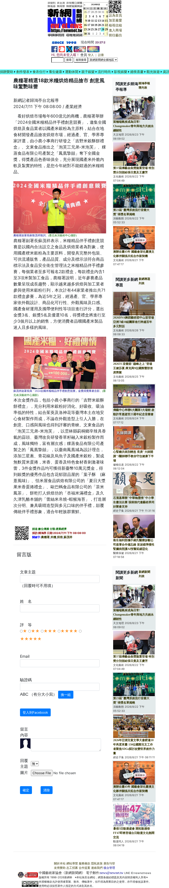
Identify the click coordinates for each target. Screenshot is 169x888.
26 (95, 29)
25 (92, 29)
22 (106, 25)
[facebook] (54, 48)
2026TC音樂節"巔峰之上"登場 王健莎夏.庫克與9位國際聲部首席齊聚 (133, 368)
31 (102, 12)
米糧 (53, 537)
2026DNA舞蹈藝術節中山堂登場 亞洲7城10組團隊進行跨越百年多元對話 (133, 322)
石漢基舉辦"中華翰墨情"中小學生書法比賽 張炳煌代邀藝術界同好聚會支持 (133, 502)
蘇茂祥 (68, 537)
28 (92, 12)
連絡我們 (97, 867)
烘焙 (60, 537)
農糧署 (45, 537)
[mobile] (80, 48)
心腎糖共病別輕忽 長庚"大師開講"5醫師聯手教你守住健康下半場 (133, 456)
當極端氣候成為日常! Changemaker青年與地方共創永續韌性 (133, 126)
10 (88, 20)
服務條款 (84, 863)
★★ (35, 631)
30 (99, 12)
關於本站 (60, 863)
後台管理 (109, 867)
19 (95, 25)
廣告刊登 (109, 863)
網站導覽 (72, 863)
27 (88, 12)
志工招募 (72, 867)
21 (102, 25)
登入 (91, 55)
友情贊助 (60, 867)
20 (99, 25)
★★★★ (69, 631)
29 (95, 12)
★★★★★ (31, 638)
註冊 (101, 55)
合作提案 (84, 867)
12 (95, 20)
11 (92, 20)
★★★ (49, 631)
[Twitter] (69, 48)
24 (88, 29)
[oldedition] (93, 48)
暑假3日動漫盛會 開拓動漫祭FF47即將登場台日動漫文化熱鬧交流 (133, 833)
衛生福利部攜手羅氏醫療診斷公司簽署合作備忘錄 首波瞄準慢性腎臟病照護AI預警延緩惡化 (133, 544)
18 (92, 25)
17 (88, 25)
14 (102, 20)
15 (106, 20)
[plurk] (62, 48)
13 (99, 20)
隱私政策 (97, 863)
